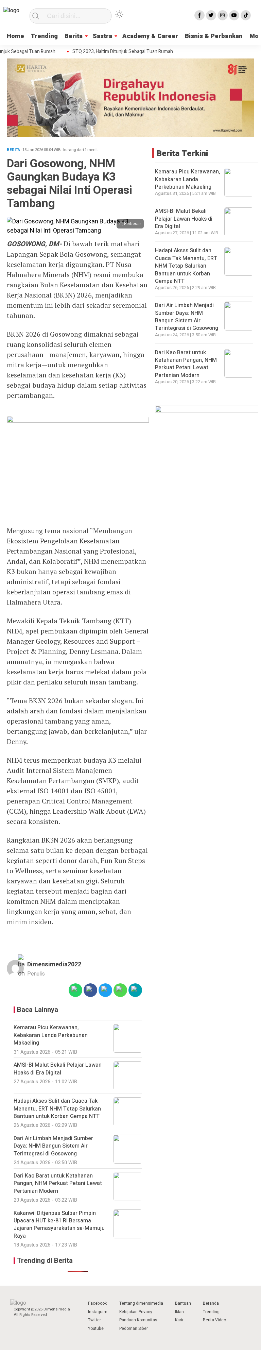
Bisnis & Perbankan (214, 36)
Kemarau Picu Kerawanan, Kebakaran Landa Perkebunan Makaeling (187, 179)
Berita (74, 36)
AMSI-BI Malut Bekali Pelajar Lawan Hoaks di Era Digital (183, 219)
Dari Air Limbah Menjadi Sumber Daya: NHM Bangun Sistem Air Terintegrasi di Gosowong (186, 316)
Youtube (96, 1328)
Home (15, 36)
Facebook (97, 1303)
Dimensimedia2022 (54, 964)
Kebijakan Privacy (135, 1312)
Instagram (97, 1312)
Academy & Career (150, 36)
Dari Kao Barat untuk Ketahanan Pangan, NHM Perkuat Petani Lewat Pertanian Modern (186, 364)
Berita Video (214, 1320)
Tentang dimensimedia (141, 1303)
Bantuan (183, 1303)
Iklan (179, 1312)
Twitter (94, 1320)
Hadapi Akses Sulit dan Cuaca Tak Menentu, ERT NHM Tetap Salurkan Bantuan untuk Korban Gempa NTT (186, 266)
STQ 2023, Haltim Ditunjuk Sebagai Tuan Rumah (115, 51)
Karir (179, 1320)
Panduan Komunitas (138, 1320)
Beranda (211, 1303)
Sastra (102, 36)
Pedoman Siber (133, 1328)
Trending (44, 36)
